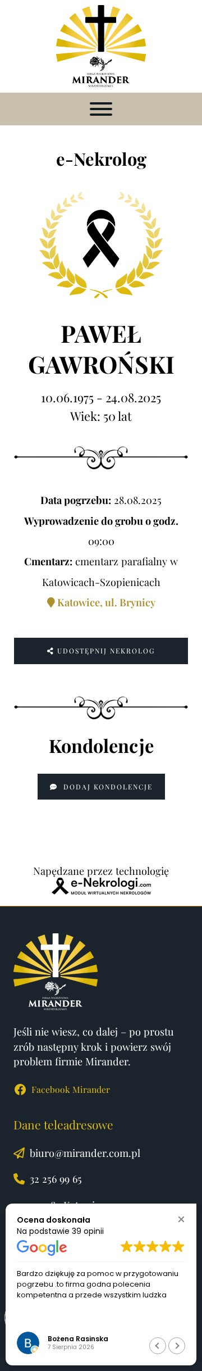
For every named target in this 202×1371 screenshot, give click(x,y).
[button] (181, 1219)
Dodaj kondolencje (107, 786)
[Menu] (101, 109)
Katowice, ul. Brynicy (105, 602)
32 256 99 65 (56, 1179)
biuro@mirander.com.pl (85, 1153)
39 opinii (88, 1231)
